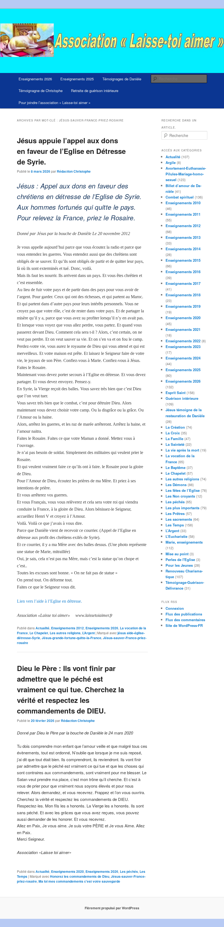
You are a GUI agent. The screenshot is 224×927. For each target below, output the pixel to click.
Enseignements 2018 (183, 294)
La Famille (174, 438)
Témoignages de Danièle (121, 78)
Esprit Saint (175, 392)
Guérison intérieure (182, 398)
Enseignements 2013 (183, 237)
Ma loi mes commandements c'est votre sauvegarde (79, 881)
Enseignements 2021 (183, 329)
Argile (171, 162)
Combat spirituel (180, 197)
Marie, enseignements (184, 542)
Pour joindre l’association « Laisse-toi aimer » (54, 102)
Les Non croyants (180, 496)
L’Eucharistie (176, 536)
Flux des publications (184, 614)
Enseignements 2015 (183, 260)
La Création (175, 427)
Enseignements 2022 (183, 340)
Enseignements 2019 (183, 306)
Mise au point (177, 553)
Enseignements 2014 (183, 248)
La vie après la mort (182, 450)
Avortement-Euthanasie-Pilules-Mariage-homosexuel (186, 174)
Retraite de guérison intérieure (94, 90)
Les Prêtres (175, 513)
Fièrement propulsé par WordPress (112, 907)
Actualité (42, 628)
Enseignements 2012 (67, 628)
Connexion (175, 608)
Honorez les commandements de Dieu (79, 876)
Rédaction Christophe (74, 171)
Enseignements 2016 (183, 271)
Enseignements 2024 (183, 358)
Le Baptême (175, 467)
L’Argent (88, 632)
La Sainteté (175, 444)
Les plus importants (182, 507)
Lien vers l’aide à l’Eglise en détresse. (49, 601)
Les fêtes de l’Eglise (183, 490)
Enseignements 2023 (183, 346)
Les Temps (175, 524)
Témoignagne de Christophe (41, 90)
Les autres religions (65, 632)
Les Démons (176, 484)
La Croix (173, 432)
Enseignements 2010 (183, 202)
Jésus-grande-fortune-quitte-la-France (71, 637)
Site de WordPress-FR (184, 625)
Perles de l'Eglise (180, 559)
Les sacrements (179, 519)
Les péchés (129, 871)
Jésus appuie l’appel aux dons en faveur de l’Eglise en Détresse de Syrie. (71, 151)
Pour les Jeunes (179, 565)
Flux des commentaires (185, 619)
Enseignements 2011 (183, 214)
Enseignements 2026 (35, 78)
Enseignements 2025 (77, 78)
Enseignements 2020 (67, 871)
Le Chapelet (39, 632)
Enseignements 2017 (183, 283)
